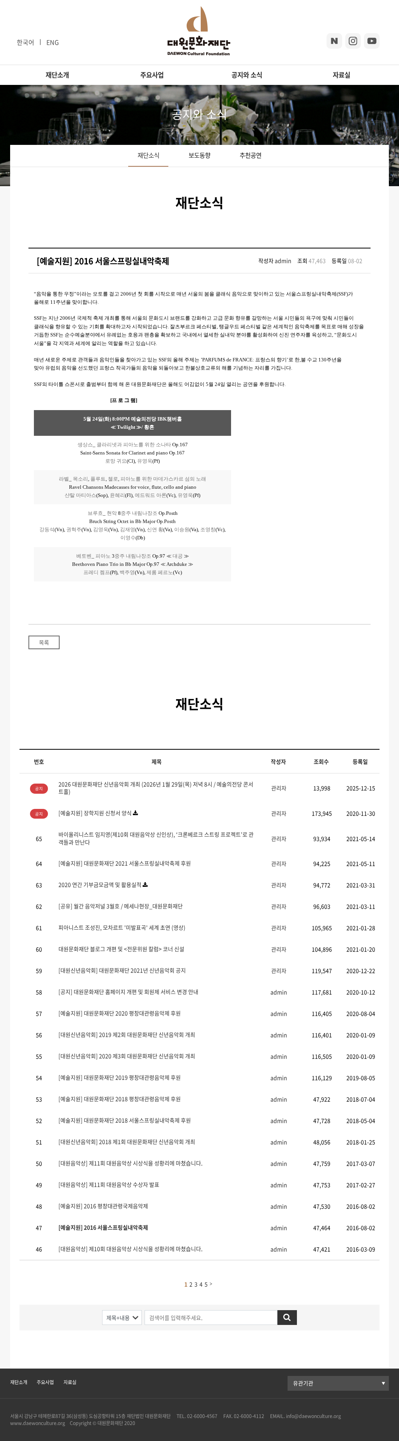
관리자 (278, 788)
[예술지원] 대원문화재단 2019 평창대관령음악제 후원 (119, 1077)
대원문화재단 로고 (198, 32)
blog (334, 41)
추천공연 (250, 155)
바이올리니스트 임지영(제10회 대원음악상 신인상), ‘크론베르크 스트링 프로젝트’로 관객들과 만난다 (156, 838)
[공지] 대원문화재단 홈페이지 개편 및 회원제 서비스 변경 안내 (128, 991)
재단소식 (148, 155)
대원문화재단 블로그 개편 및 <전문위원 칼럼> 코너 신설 (121, 949)
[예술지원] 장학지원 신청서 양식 (95, 813)
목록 (44, 642)
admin (283, 260)
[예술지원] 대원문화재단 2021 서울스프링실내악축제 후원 (124, 863)
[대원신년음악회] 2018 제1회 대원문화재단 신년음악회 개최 (126, 1141)
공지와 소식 (246, 74)
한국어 (25, 42)
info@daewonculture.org (313, 1416)
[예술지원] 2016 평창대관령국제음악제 (103, 1206)
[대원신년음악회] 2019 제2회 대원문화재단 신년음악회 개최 (126, 1034)
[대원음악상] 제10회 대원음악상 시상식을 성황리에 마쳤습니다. (130, 1249)
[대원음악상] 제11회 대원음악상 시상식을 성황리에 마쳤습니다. (130, 1163)
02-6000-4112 (249, 1416)
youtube (372, 41)
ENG (52, 42)
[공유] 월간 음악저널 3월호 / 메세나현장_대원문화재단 (120, 906)
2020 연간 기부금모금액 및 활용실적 (100, 884)
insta (353, 41)
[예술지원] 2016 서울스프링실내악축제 (103, 1227)
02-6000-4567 (202, 1416)
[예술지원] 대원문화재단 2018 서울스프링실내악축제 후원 (124, 1120)
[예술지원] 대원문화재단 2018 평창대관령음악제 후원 (119, 1099)
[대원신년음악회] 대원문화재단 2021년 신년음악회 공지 (122, 970)
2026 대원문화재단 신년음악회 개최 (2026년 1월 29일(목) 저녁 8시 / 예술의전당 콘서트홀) (155, 788)
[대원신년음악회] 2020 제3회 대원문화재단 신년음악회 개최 (126, 1056)
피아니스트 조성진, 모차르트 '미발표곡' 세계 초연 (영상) (121, 927)
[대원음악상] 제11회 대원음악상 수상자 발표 (108, 1184)
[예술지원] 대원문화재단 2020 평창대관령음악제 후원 (119, 1013)
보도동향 (199, 155)
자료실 (341, 74)
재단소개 (57, 74)
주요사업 (152, 74)
